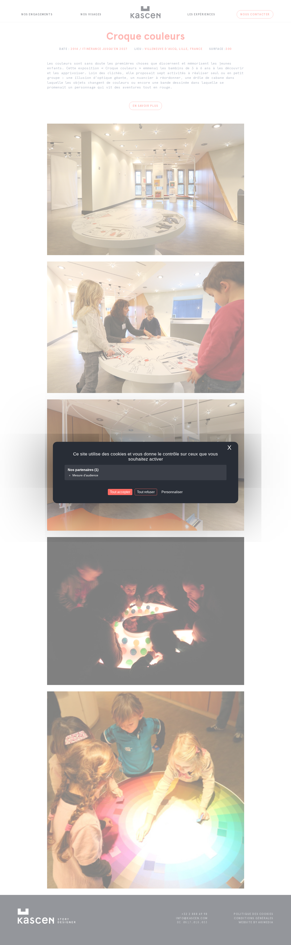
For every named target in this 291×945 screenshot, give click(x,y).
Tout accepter (120, 492)
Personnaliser (172, 492)
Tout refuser (146, 492)
